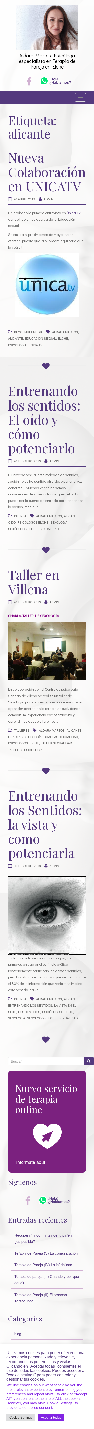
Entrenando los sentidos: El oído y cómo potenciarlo (44, 419)
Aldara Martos (65, 332)
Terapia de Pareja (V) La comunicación (46, 1253)
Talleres (21, 730)
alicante (15, 338)
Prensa (20, 516)
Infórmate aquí (30, 1162)
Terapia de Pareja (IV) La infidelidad (43, 1264)
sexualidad (49, 529)
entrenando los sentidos (30, 1005)
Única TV (74, 212)
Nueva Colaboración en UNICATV (47, 171)
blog (18, 332)
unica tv (35, 345)
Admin (48, 199)
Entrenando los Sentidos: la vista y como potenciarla (45, 824)
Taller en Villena (34, 581)
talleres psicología (25, 749)
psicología (17, 345)
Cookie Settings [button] (20, 1417)
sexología (58, 522)
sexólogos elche (23, 529)
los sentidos (29, 1012)
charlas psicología (25, 737)
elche (63, 338)
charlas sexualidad (61, 737)
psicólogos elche (33, 522)
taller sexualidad (56, 743)
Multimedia (33, 332)
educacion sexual (40, 338)
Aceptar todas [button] (51, 1417)
